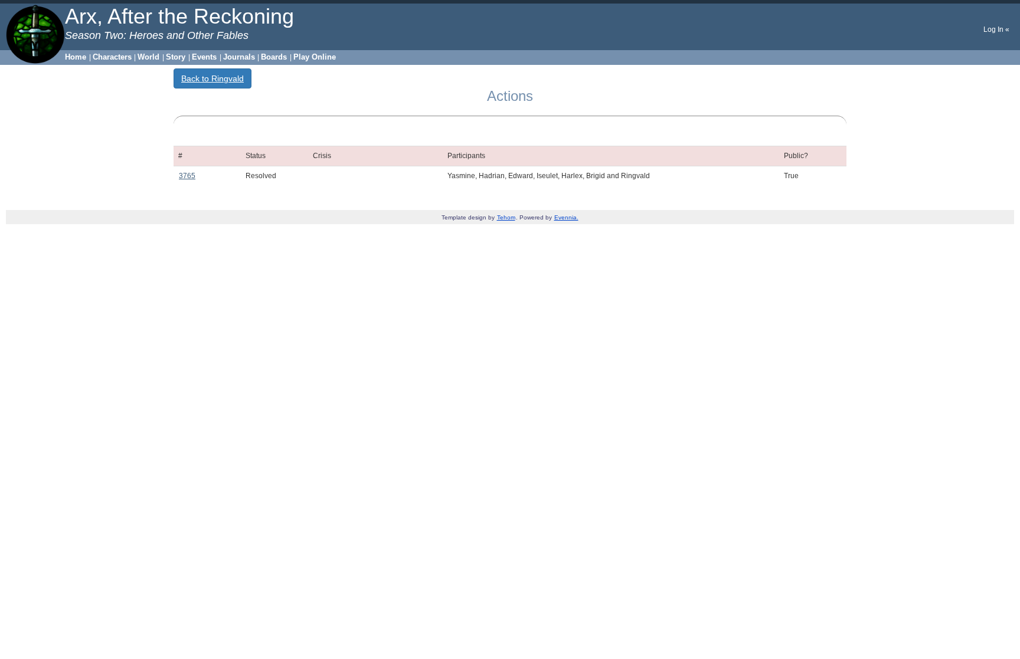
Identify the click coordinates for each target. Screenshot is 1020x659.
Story (175, 57)
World (148, 57)
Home (75, 57)
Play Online (314, 57)
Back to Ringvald (212, 78)
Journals (239, 57)
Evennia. (566, 217)
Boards (274, 57)
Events (204, 57)
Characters (112, 57)
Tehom (506, 217)
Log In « (996, 29)
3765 (187, 176)
